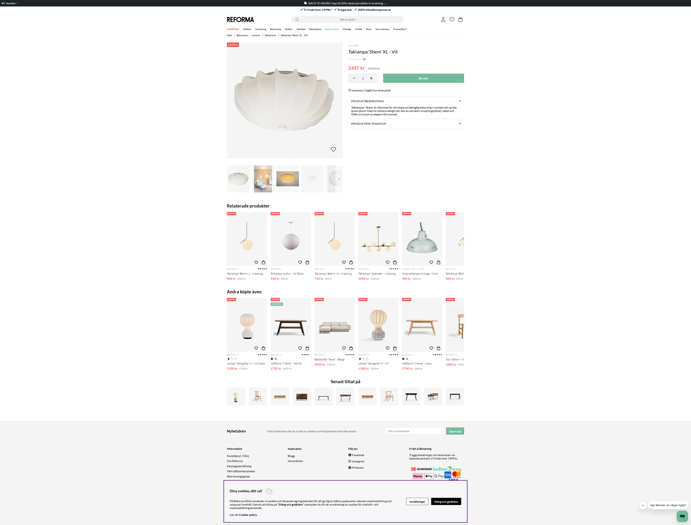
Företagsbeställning (239, 466)
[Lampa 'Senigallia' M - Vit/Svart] (247, 325)
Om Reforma (235, 461)
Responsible (331, 29)
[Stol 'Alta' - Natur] (389, 396)
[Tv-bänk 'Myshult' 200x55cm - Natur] (367, 396)
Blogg (291, 456)
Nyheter (301, 29)
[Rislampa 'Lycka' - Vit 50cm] (291, 239)
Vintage (346, 29)
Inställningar (417, 501)
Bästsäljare (315, 29)
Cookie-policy (248, 514)
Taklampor (270, 35)
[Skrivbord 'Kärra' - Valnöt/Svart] (345, 396)
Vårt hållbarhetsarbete (241, 471)
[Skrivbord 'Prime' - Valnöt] (411, 396)
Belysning (275, 29)
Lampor (256, 35)
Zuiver (353, 46)
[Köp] (263, 262)
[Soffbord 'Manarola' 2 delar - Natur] (433, 396)
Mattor (289, 29)
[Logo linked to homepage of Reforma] (240, 19)
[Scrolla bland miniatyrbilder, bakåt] (230, 179)
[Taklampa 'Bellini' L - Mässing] (247, 239)
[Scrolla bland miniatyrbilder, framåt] (339, 179)
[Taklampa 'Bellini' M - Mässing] (335, 239)
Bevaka (423, 78)
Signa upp (455, 431)
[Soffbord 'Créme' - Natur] (422, 325)
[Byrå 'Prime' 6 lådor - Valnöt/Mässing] (302, 396)
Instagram (358, 461)
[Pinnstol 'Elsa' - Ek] (258, 396)
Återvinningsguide (238, 476)
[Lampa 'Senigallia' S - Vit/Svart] (236, 396)
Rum (368, 29)
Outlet (358, 29)
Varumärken (382, 29)
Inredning (260, 29)
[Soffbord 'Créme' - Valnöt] (291, 325)
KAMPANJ (233, 29)
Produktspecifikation (368, 123)
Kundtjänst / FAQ (238, 456)
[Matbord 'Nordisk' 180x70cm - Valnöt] (324, 396)
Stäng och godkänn (446, 501)
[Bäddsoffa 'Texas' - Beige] (335, 325)
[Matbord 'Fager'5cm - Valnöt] (455, 396)
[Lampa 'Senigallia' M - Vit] (378, 325)
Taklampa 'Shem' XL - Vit (294, 35)
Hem (229, 35)
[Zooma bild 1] (285, 100)
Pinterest (358, 467)
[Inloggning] (443, 19)
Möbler (247, 29)
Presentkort (400, 29)
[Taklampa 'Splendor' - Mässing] (378, 239)
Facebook (358, 455)
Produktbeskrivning (367, 101)
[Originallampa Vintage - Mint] (422, 239)
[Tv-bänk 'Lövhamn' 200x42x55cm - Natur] (280, 396)
